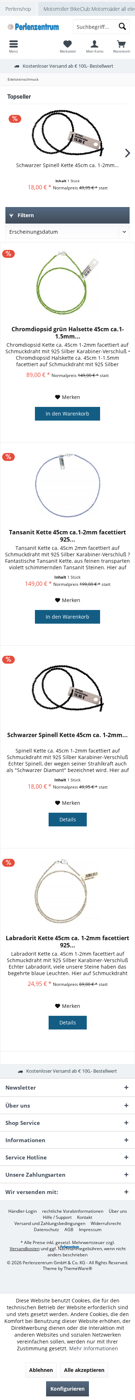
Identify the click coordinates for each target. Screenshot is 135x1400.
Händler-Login (22, 1211)
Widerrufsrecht (106, 1223)
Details (67, 819)
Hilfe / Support (57, 1217)
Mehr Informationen (93, 1348)
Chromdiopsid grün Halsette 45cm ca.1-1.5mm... (68, 333)
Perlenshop (18, 8)
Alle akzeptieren (84, 1370)
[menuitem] (121, 46)
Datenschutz (46, 1230)
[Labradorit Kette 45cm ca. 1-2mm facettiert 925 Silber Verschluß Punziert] (67, 891)
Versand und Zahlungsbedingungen (49, 1223)
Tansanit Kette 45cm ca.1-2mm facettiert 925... (67, 536)
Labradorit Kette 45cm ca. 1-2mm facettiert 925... (67, 941)
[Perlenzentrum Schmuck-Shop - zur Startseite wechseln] (33, 26)
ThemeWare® (78, 1268)
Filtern (25, 215)
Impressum (90, 1230)
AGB (68, 1230)
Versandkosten (25, 1249)
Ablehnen (41, 1370)
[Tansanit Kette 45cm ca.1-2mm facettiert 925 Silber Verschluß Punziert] (67, 485)
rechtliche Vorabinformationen (72, 1211)
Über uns (118, 1211)
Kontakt (84, 1217)
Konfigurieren (67, 1388)
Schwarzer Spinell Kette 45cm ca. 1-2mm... (67, 165)
